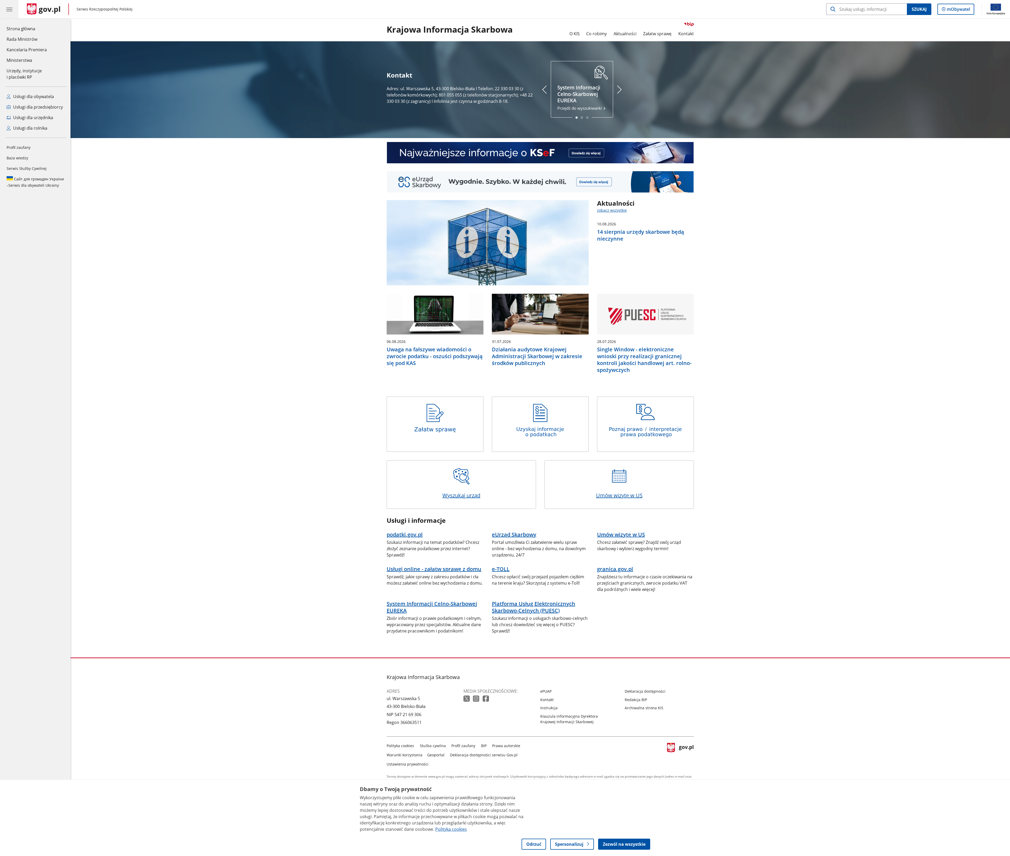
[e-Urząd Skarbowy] (540, 182)
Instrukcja (549, 707)
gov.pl (686, 754)
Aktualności (625, 34)
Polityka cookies (400, 745)
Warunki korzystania (404, 754)
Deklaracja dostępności (645, 691)
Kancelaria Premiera (27, 50)
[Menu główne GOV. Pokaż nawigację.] (9, 9)
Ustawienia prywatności (407, 764)
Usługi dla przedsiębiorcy (37, 107)
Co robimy (596, 34)
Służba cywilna (433, 745)
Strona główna (27, 29)
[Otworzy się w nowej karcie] (467, 698)
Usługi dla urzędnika (32, 117)
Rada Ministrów (22, 39)
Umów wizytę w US (619, 495)
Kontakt (686, 34)
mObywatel (958, 10)
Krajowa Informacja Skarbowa (450, 29)
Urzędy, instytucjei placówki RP (24, 74)
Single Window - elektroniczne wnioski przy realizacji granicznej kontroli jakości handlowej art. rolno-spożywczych (644, 359)
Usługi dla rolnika (29, 128)
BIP (484, 745)
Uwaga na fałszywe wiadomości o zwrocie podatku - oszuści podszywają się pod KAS (435, 356)
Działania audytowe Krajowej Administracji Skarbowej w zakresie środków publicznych (537, 356)
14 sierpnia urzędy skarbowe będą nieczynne (640, 235)
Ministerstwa (19, 60)
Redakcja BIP (636, 699)
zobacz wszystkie (612, 210)
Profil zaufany (19, 147)
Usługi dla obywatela (33, 96)
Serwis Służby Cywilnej (27, 168)
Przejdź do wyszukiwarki (580, 97)
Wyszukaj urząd (461, 495)
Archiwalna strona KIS (644, 707)
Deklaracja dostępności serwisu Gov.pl (484, 754)
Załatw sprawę (657, 34)
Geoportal (436, 754)
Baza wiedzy (17, 157)
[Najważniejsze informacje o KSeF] (540, 153)
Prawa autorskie (506, 745)
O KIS (574, 34)
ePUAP (546, 691)
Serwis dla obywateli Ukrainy (35, 182)
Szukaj (919, 9)
